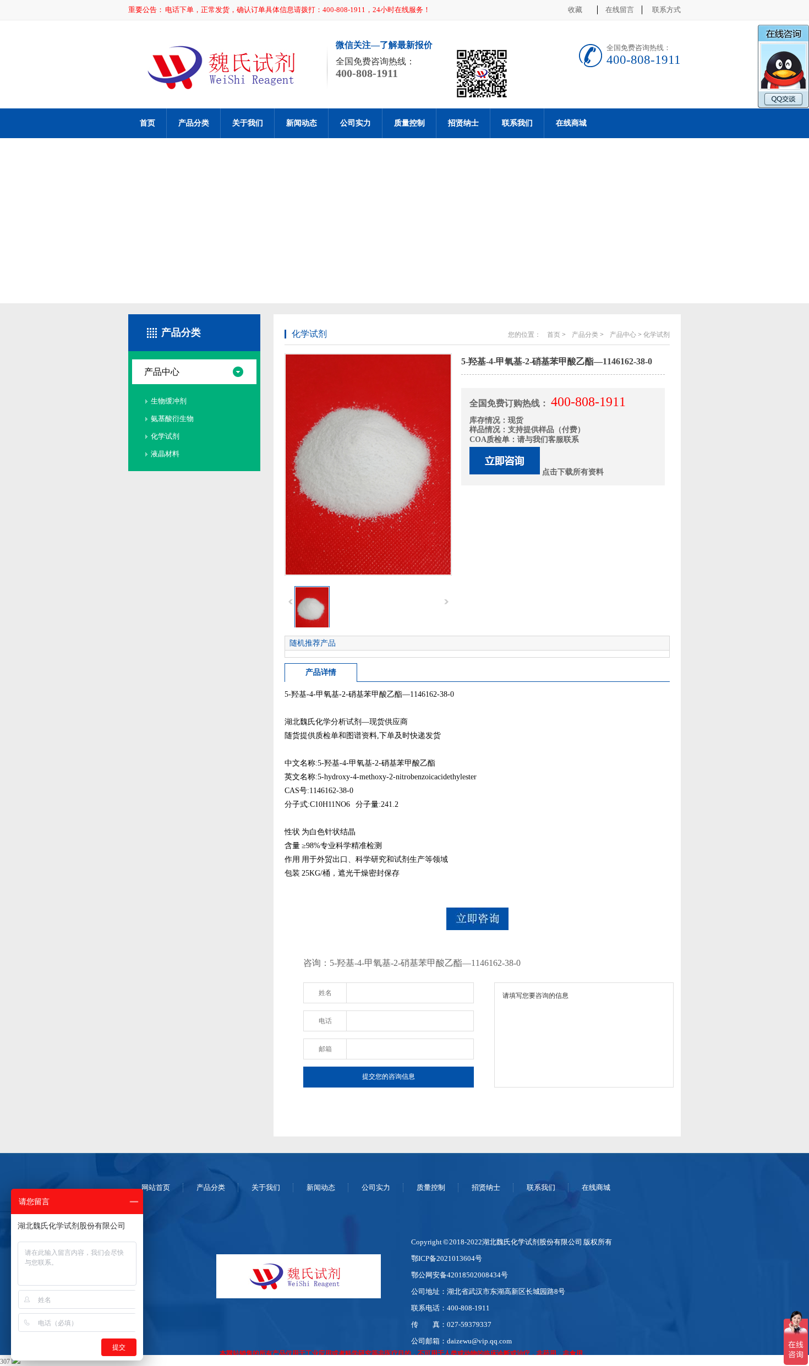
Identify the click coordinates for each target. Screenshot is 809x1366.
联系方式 (666, 10)
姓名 (325, 993)
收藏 (575, 10)
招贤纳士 (463, 123)
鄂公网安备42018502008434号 (459, 1275)
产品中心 (161, 371)
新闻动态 (301, 123)
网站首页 (155, 1187)
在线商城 (571, 123)
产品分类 (193, 123)
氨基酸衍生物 (172, 418)
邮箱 (325, 1049)
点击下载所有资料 (573, 472)
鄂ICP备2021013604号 (446, 1258)
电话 (325, 1021)
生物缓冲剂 (169, 401)
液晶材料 (165, 454)
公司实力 (355, 123)
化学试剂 (165, 436)
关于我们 (247, 123)
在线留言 (619, 10)
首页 (147, 123)
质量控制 (409, 123)
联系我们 (517, 123)
